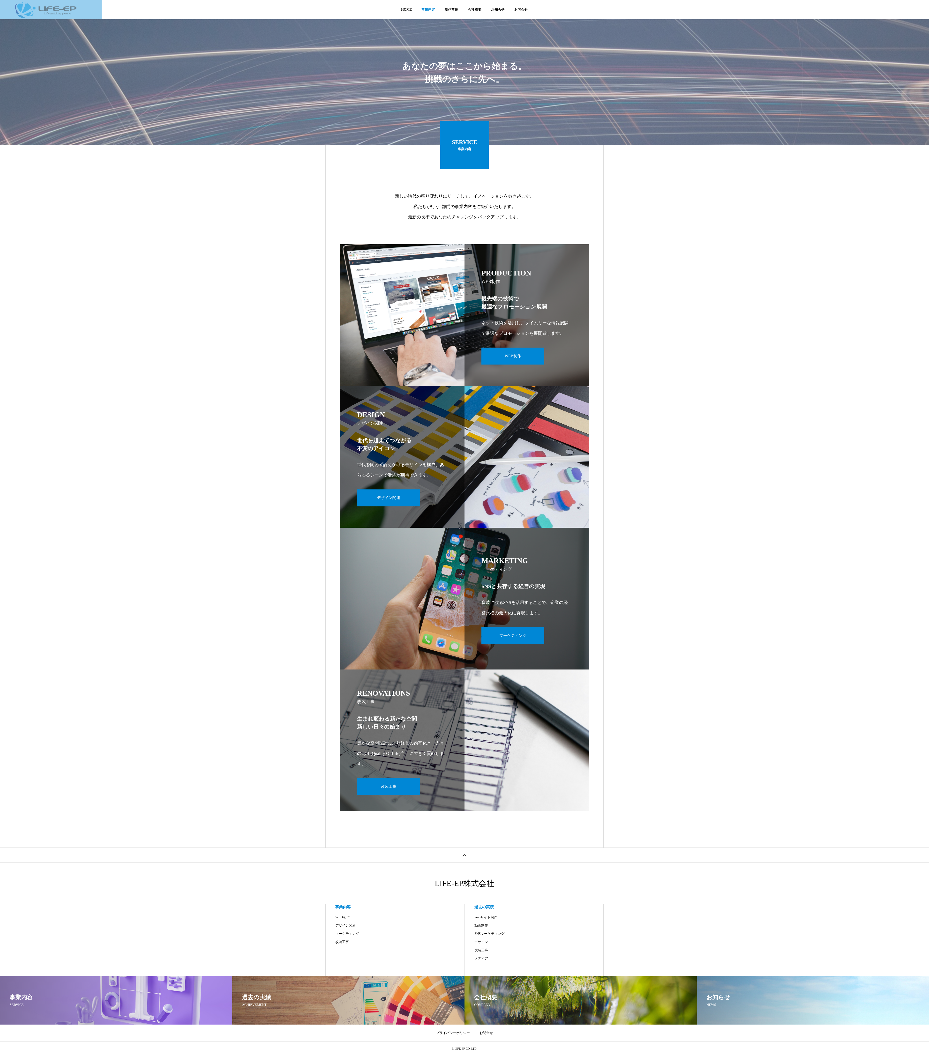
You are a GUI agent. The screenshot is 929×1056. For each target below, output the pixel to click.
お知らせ (498, 9)
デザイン (481, 942)
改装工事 (342, 942)
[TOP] (464, 855)
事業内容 (428, 9)
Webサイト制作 (485, 917)
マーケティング (347, 934)
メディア (481, 958)
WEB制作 (342, 917)
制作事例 (451, 9)
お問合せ (521, 9)
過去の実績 (484, 907)
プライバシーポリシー (453, 1033)
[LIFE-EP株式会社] (51, 9)
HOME (406, 9)
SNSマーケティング (489, 934)
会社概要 (474, 9)
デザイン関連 (345, 925)
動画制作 (481, 925)
